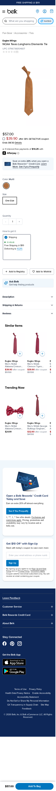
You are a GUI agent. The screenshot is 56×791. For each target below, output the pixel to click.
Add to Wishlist (43, 271)
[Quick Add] (19, 353)
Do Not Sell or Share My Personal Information (28, 701)
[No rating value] (9, 52)
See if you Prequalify (29, 166)
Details (18, 142)
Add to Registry (17, 271)
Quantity (6, 215)
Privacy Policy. (24, 571)
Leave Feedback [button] (11, 598)
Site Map (45, 705)
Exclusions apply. (38, 571)
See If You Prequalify (18, 511)
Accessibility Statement (28, 697)
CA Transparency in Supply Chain (22, 705)
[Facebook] (4, 643)
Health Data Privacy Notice (17, 693)
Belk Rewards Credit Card (16, 615)
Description (8, 296)
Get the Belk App (11, 654)
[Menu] (3, 11)
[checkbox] (3, 139)
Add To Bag (34, 786)
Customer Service (12, 606)
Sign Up (12, 563)
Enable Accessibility (41, 693)
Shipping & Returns (12, 305)
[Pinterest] (12, 643)
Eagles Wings (9, 40)
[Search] (5, 21)
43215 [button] (19, 248)
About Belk (8, 623)
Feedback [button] (26, 708)
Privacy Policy (35, 689)
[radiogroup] (28, 200)
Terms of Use (20, 689)
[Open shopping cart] (52, 11)
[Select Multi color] (6, 186)
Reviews (6, 313)
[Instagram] (19, 643)
